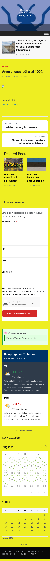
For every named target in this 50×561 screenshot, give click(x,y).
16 (44, 472)
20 (25, 479)
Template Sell (32, 554)
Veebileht (7, 272)
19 (18, 479)
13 (25, 472)
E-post (6, 260)
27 (5, 459)
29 (18, 459)
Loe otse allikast (10, 104)
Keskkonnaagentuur (28, 430)
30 (25, 459)
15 (38, 472)
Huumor (6, 66)
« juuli (24, 544)
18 (12, 479)
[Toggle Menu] (46, 33)
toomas (8, 77)
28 (12, 459)
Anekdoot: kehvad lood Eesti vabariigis (35, 177)
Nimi (5, 249)
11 (12, 472)
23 (44, 479)
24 (5, 486)
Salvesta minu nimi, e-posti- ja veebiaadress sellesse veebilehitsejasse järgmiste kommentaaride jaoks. (23, 291)
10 (5, 472)
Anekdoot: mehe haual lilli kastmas (10, 177)
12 (18, 472)
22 (38, 479)
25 (12, 530)
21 (31, 479)
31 (31, 459)
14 (31, 472)
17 (5, 479)
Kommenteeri (9, 222)
